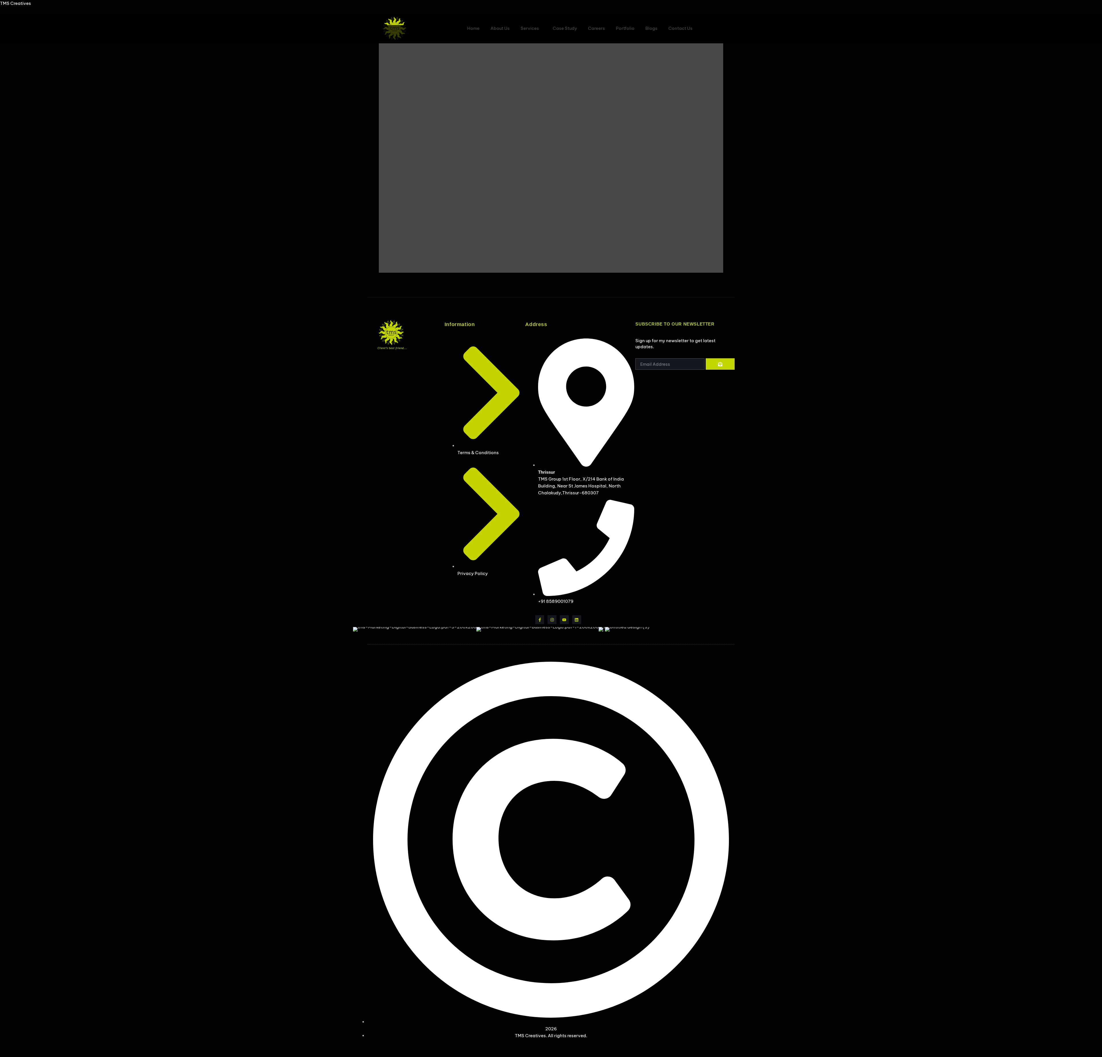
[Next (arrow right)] (1092, 528)
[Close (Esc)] (1095, 6)
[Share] (1083, 6)
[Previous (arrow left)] (10, 528)
